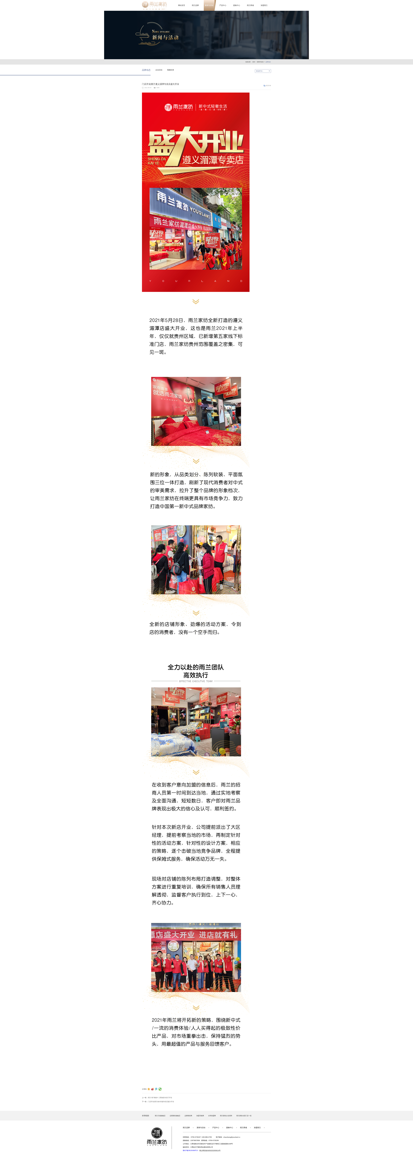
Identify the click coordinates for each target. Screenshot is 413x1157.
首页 (253, 62)
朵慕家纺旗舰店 (175, 1116)
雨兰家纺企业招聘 (226, 1116)
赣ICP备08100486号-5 (191, 1150)
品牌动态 (268, 62)
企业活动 (158, 70)
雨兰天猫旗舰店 (160, 1116)
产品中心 (222, 5)
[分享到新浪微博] (152, 1089)
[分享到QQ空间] (148, 1089)
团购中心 (236, 5)
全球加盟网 (212, 1116)
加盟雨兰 (264, 5)
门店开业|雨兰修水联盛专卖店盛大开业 (158, 1101)
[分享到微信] (160, 1089)
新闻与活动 (209, 5)
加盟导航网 (200, 1116)
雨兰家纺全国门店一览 (243, 1116)
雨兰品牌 (195, 5)
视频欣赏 (170, 70)
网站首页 (181, 5)
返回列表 (268, 85)
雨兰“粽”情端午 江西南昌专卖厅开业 (157, 1097)
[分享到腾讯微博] (156, 1089)
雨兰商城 (250, 5)
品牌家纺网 (188, 1116)
